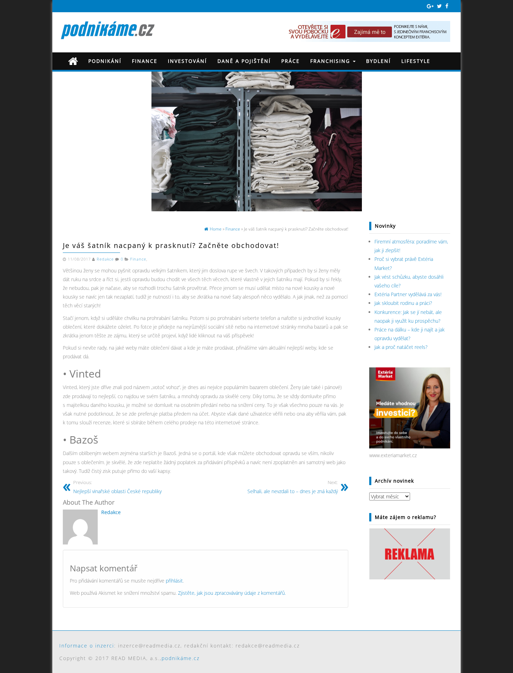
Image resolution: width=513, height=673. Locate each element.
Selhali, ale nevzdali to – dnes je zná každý (292, 487)
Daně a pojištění (244, 61)
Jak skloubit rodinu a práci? (403, 303)
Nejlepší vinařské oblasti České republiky (117, 487)
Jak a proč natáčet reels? (401, 347)
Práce (290, 61)
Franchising (331, 61)
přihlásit (174, 580)
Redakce (105, 259)
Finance (144, 61)
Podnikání (104, 61)
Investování (187, 61)
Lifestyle (415, 61)
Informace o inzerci (86, 645)
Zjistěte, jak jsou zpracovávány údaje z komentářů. (232, 593)
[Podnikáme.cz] (73, 61)
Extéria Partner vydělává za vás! (407, 294)
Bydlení (378, 61)
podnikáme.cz (181, 658)
